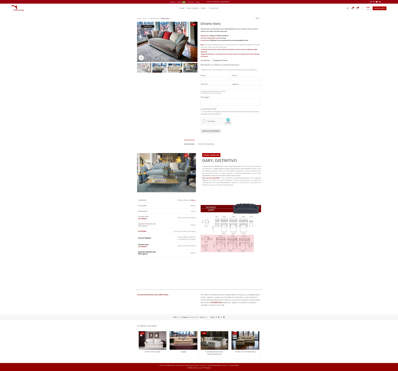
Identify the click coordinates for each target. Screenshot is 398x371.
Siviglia (183, 352)
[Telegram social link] (224, 317)
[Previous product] (255, 18)
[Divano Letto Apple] (152, 340)
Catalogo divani (154, 18)
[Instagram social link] (373, 1)
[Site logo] (18, 8)
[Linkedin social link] (379, 1)
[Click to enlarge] (141, 57)
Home (139, 18)
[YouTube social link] (376, 1)
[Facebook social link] (371, 1)
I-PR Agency (207, 368)
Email (234, 75)
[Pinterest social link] (218, 317)
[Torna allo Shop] (257, 18)
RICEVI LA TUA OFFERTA (210, 131)
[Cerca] (348, 8)
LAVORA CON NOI (379, 8)
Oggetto (235, 84)
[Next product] (260, 18)
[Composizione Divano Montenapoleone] (214, 340)
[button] (139, 67)
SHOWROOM (216, 302)
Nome (203, 75)
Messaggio (205, 97)
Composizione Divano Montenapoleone (214, 353)
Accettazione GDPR (209, 109)
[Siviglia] (183, 340)
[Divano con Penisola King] (245, 340)
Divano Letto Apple (152, 352)
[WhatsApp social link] (221, 317)
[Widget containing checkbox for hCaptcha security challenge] (216, 121)
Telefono (205, 84)
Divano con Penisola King (245, 352)
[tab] (189, 143)
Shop (144, 18)
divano (205, 317)
